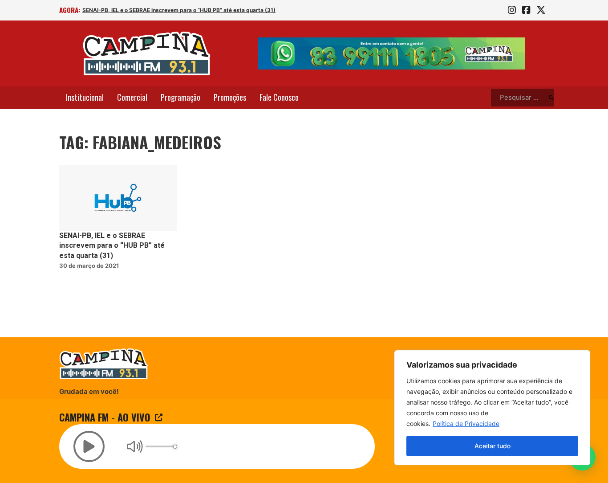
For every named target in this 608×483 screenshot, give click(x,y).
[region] (492, 407)
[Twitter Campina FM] (541, 10)
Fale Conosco (279, 97)
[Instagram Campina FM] (512, 10)
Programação (180, 97)
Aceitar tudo (492, 446)
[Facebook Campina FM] (526, 10)
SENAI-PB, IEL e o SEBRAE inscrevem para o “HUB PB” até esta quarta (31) (179, 10)
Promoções (230, 97)
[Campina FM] (147, 53)
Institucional (85, 97)
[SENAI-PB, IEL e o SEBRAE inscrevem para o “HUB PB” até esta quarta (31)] (118, 198)
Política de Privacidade (466, 423)
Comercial (132, 97)
